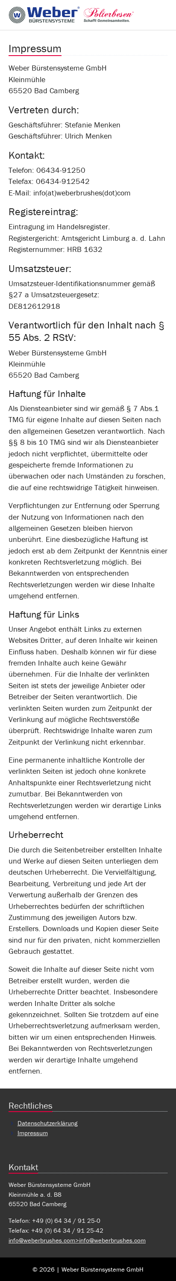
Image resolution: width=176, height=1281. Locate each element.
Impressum (33, 1133)
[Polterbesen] (71, 14)
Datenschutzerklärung (47, 1123)
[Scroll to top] (156, 1261)
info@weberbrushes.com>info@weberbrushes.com (77, 1240)
